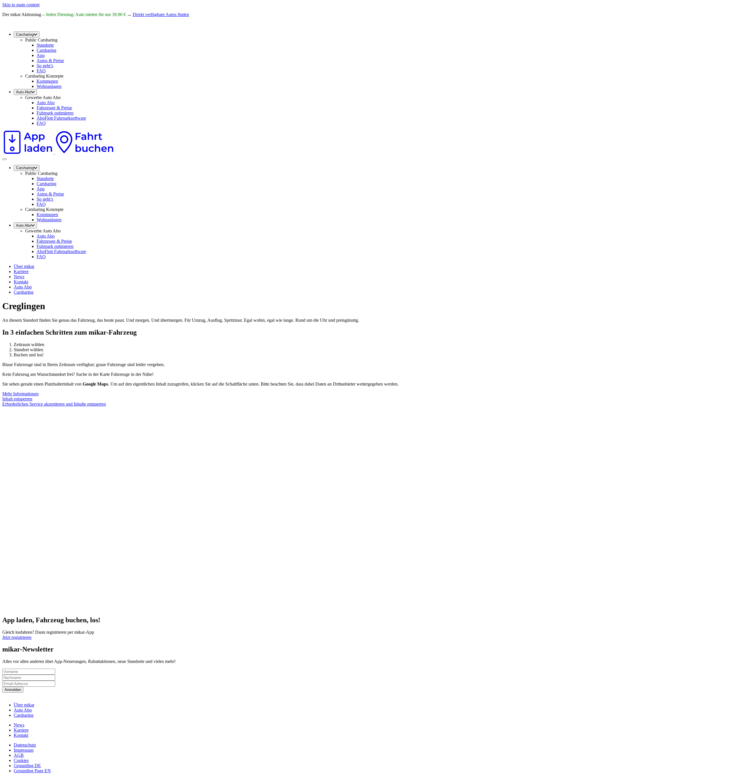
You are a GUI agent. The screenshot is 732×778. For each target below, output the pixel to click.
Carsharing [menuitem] (25, 34)
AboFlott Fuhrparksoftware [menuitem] (61, 118)
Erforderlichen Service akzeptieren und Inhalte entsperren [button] (54, 404)
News (19, 276)
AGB (19, 755)
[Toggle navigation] (4, 159)
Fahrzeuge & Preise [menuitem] (54, 107)
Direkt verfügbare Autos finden (161, 14)
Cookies (21, 760)
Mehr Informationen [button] (20, 393)
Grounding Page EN (32, 770)
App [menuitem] (41, 55)
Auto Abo (23, 287)
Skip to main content (20, 4)
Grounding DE (27, 765)
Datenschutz (25, 745)
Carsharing (23, 292)
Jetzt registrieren (16, 637)
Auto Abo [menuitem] (23, 92)
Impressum (23, 750)
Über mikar (24, 266)
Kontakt (21, 281)
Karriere (21, 271)
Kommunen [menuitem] (47, 81)
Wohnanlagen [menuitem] (49, 86)
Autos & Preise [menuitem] (50, 60)
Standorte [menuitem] (45, 45)
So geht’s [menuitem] (45, 65)
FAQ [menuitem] (41, 70)
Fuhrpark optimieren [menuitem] (55, 112)
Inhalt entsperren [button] (17, 398)
